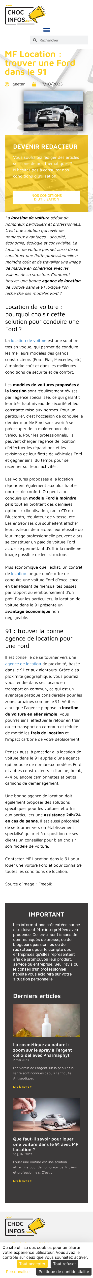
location (18, 573)
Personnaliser (18, 1271)
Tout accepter (32, 1263)
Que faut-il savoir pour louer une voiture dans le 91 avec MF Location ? (45, 1144)
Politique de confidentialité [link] (64, 1271)
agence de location (23, 663)
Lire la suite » (22, 1086)
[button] (46, 30)
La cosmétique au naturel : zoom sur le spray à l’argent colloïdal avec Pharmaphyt (42, 1050)
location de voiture (28, 340)
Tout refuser (64, 1263)
